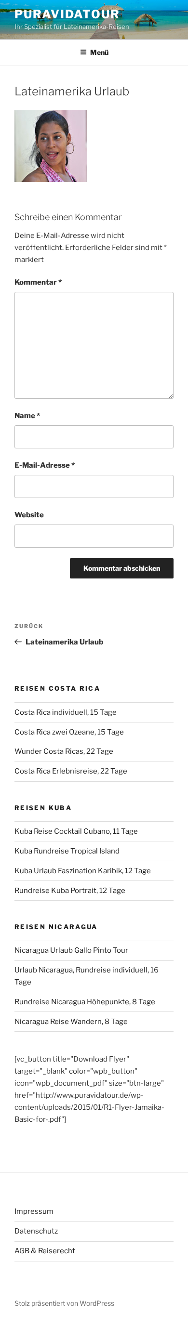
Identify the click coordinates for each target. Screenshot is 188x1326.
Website (29, 515)
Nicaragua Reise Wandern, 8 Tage (71, 1021)
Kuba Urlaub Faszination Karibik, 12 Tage (82, 870)
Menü (99, 52)
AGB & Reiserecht (44, 1251)
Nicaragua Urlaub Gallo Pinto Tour (71, 950)
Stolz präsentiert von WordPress (64, 1303)
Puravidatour (67, 14)
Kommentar (38, 282)
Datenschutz (36, 1231)
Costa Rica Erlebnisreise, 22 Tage (70, 771)
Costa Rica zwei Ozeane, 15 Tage (69, 732)
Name (27, 415)
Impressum (34, 1211)
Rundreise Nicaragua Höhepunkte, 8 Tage (84, 1002)
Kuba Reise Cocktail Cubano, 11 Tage (76, 831)
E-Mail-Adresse (44, 465)
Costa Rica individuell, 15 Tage (65, 712)
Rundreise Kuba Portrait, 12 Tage (69, 890)
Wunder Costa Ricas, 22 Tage (63, 751)
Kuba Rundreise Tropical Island (67, 851)
